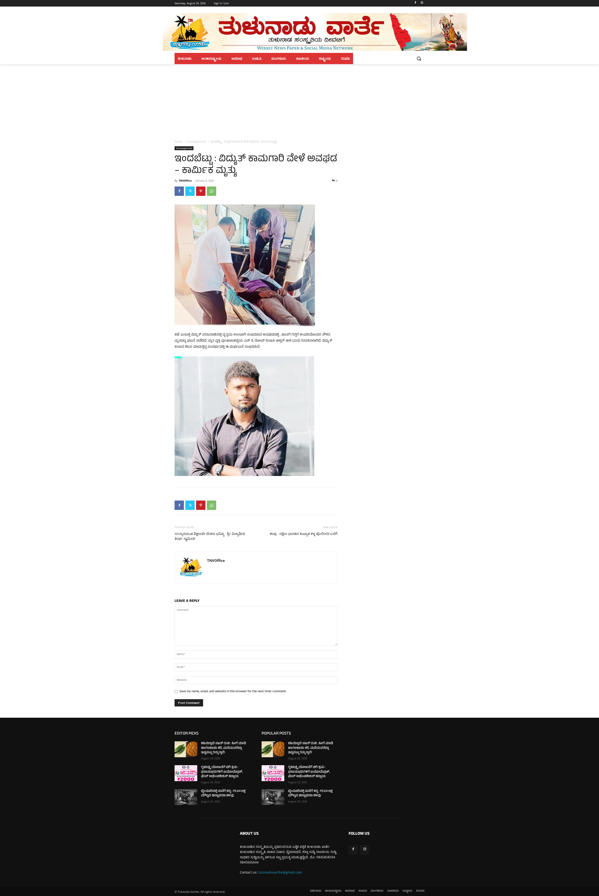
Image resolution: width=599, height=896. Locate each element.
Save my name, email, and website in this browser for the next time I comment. (233, 691)
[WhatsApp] (211, 191)
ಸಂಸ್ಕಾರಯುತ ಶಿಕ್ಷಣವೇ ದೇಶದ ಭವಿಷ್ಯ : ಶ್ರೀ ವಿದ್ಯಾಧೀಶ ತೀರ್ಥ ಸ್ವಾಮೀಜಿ (210, 536)
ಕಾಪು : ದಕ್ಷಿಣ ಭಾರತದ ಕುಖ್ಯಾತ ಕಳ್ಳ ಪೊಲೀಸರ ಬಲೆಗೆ (303, 534)
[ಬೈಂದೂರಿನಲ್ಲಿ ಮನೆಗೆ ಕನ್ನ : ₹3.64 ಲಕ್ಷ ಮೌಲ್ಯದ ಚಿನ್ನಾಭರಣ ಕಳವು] (186, 797)
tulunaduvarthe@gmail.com (280, 872)
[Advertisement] (299, 99)
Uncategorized (196, 141)
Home (179, 141)
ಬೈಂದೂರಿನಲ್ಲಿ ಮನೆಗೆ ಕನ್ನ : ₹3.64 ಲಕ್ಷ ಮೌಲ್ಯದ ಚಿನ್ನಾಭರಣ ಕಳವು (223, 794)
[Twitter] (190, 191)
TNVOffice (185, 180)
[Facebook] (415, 3)
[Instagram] (421, 3)
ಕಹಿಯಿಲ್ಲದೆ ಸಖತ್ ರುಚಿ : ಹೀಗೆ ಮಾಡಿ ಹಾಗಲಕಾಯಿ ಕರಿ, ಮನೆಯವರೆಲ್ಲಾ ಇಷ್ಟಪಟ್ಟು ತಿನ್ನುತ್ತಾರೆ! (223, 748)
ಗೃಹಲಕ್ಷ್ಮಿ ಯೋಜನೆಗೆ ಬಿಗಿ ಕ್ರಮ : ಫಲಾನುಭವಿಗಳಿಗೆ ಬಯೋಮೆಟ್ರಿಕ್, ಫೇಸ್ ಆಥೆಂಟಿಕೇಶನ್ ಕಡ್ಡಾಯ (222, 772)
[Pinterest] (200, 191)
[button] (418, 58)
